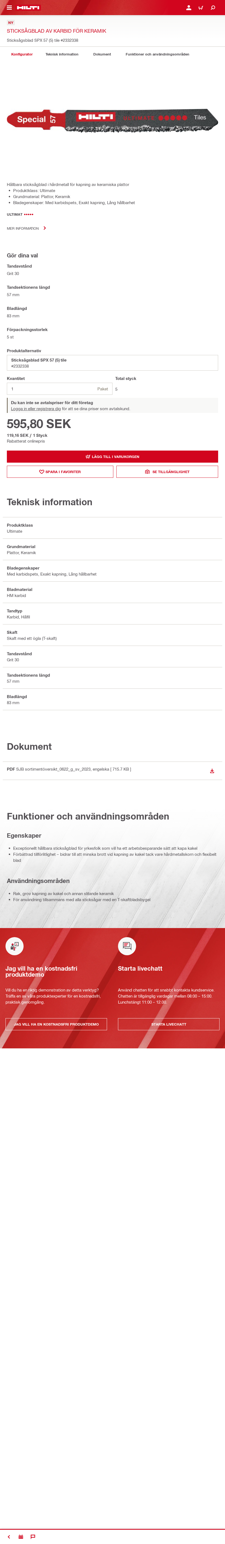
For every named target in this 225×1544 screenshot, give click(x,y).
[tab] (22, 54)
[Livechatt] (33, 1537)
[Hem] (28, 8)
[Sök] (213, 8)
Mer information (23, 228)
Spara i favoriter (63, 472)
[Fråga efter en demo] (21, 1537)
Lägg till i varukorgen (115, 456)
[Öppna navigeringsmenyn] (9, 8)
